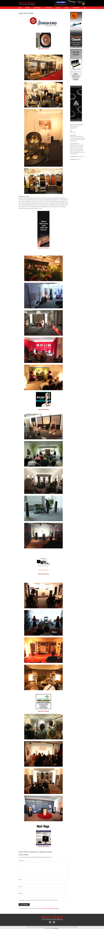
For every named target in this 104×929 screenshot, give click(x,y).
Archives (27, 7)
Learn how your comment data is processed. (48, 908)
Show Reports (76, 7)
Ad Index (58, 7)
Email (20, 886)
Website (21, 893)
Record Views (48, 7)
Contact (66, 7)
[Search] (84, 7)
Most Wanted (37, 7)
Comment (21, 860)
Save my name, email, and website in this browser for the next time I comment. (39, 900)
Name (20, 879)
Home (20, 7)
